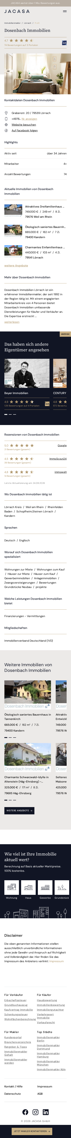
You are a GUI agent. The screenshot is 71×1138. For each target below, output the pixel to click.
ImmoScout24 (58, 458)
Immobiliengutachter (50, 1009)
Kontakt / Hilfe (13, 1086)
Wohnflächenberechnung (20, 1019)
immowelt (61, 472)
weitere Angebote (16, 265)
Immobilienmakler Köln (51, 1069)
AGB (40, 1094)
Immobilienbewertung (51, 1005)
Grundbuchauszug (16, 1005)
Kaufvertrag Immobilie (18, 1009)
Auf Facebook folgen (25, 130)
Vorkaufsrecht (46, 1022)
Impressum (56, 961)
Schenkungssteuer (16, 1014)
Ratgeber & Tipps (15, 1046)
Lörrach (28, 23)
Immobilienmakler (12, 23)
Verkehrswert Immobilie (45, 1016)
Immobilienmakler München (48, 1063)
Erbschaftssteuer (15, 1000)
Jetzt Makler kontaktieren (30, 1131)
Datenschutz (12, 1094)
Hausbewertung (47, 1000)
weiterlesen (11, 322)
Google (62, 445)
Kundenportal (12, 1037)
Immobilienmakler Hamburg (48, 1055)
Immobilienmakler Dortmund (48, 1047)
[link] (46, 206)
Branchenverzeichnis (17, 1042)
